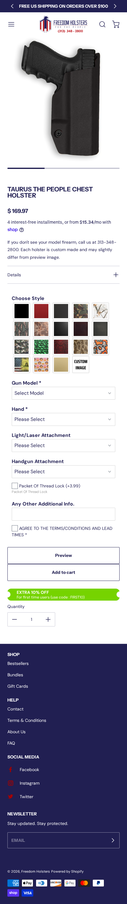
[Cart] (113, 24)
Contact (15, 709)
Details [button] (14, 275)
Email (18, 840)
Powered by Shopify (67, 871)
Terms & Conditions (26, 720)
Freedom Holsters (35, 871)
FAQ (11, 743)
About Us (16, 731)
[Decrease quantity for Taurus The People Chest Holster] (14, 619)
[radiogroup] (63, 338)
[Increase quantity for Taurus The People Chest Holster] (48, 619)
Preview (63, 555)
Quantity (16, 606)
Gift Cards (17, 686)
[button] (14, 24)
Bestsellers (18, 663)
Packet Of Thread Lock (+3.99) (49, 486)
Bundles (15, 675)
